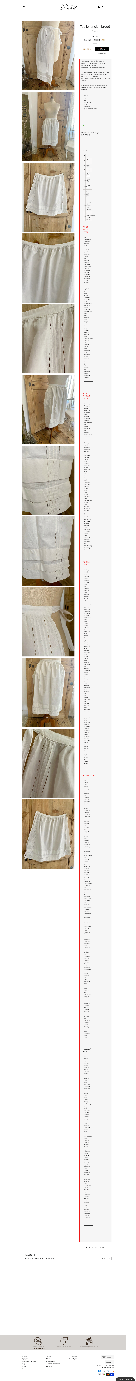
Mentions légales (51, 1361)
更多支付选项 (102, 53)
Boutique (25, 1356)
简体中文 (108, 1362)
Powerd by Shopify (108, 1367)
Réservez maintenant (125, 1379)
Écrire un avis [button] (106, 1259)
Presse (24, 1369)
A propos (25, 1359)
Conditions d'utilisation (53, 1364)
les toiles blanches (108, 1365)
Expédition (49, 1356)
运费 (103, 40)
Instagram (74, 1359)
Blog (23, 1364)
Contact (24, 1366)
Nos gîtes (49, 1366)
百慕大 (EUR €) (106, 1357)
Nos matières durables (29, 1361)
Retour (48, 1359)
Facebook (74, 1356)
